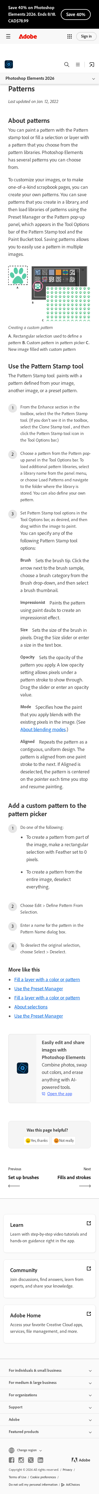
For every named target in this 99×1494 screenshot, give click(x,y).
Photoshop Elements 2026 (30, 78)
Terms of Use (17, 1477)
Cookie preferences (43, 1477)
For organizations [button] (23, 1395)
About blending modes (43, 729)
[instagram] (21, 1460)
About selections (31, 1007)
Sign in (86, 36)
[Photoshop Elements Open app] (92, 64)
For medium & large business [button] (33, 1382)
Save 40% (75, 14)
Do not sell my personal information (33, 1485)
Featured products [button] (24, 1431)
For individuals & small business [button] (35, 1370)
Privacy (67, 1470)
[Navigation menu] (8, 36)
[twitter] (31, 1460)
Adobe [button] (14, 1419)
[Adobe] (27, 36)
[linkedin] (40, 1460)
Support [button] (15, 1407)
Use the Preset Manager (38, 989)
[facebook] (11, 1460)
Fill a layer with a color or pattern (47, 979)
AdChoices (73, 1485)
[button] (69, 36)
